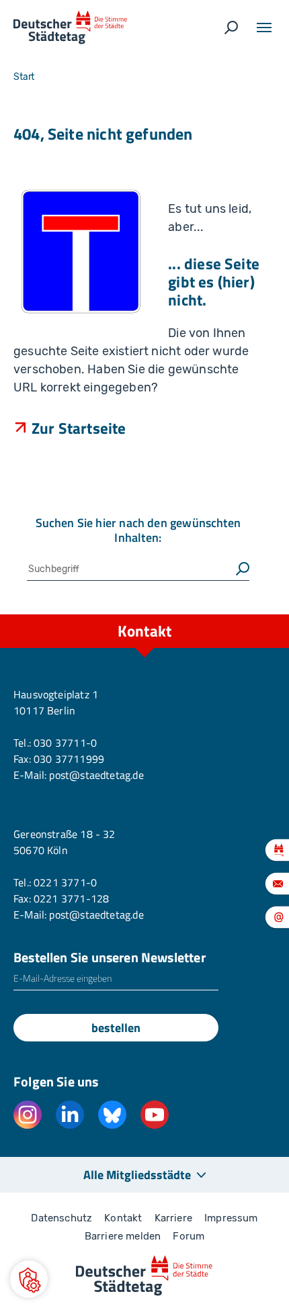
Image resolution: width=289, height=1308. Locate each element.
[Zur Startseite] (70, 27)
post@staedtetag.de (96, 775)
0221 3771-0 (65, 882)
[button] (29, 1279)
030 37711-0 (65, 743)
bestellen (115, 1028)
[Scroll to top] (248, 614)
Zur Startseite (79, 428)
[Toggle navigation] (264, 27)
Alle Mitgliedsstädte (137, 1175)
